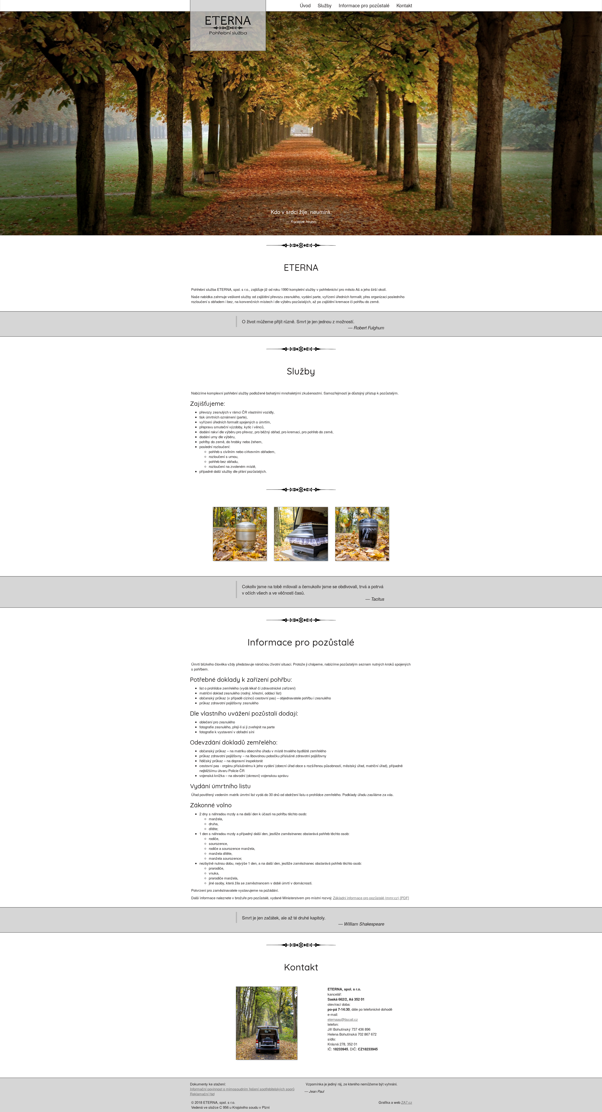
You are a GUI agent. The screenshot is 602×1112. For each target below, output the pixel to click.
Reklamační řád (202, 1093)
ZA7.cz (406, 1102)
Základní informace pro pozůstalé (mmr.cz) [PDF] (371, 897)
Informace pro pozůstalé (364, 5)
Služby (325, 5)
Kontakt (404, 5)
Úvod (305, 5)
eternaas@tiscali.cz (343, 1019)
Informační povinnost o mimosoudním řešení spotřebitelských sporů (242, 1088)
